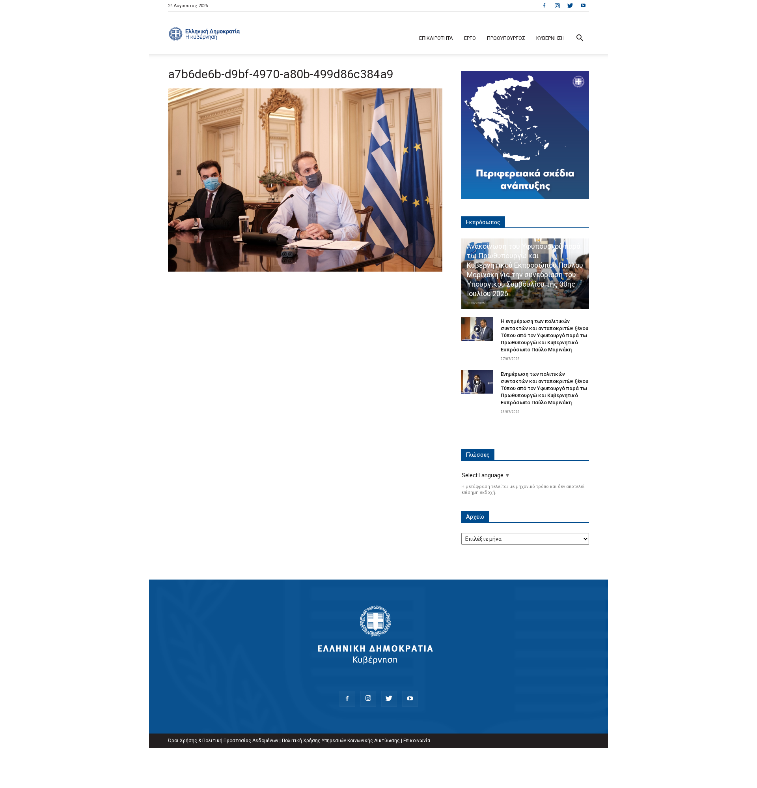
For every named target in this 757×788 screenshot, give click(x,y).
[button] (579, 39)
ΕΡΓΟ (470, 38)
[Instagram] (557, 5)
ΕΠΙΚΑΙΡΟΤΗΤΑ (436, 38)
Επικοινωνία (416, 740)
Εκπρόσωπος (483, 222)
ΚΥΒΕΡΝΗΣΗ (550, 38)
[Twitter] (570, 5)
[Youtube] (583, 5)
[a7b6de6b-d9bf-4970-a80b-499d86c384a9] (305, 269)
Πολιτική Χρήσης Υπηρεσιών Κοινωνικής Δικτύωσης (341, 740)
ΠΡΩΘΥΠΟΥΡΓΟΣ (506, 38)
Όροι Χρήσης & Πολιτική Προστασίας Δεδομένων (223, 740)
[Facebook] (544, 5)
